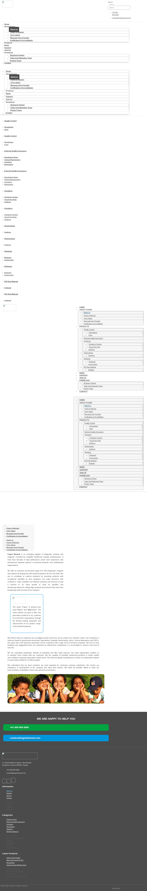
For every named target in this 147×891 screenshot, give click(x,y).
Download (84, 380)
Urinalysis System (11, 197)
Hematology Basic (11, 157)
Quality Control (89, 330)
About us (14, 29)
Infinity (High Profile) (13, 858)
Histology (87, 359)
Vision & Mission (17, 32)
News (6, 45)
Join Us (7, 50)
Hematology (8, 127)
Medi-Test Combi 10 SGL (15, 860)
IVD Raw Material (90, 367)
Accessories (9, 260)
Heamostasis (88, 353)
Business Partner (17, 55)
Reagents (7, 258)
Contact (7, 63)
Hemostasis (8, 164)
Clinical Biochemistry (12, 160)
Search (110, 2)
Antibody (7, 288)
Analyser (7, 202)
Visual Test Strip (10, 200)
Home (6, 24)
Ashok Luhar (125, 888)
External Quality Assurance (93, 338)
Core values (15, 35)
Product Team (15, 61)
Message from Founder (92, 321)
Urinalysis (8, 162)
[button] (64, 67)
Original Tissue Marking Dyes (16, 865)
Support (7, 48)
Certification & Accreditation (21, 40)
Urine (6, 130)
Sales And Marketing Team (93, 386)
